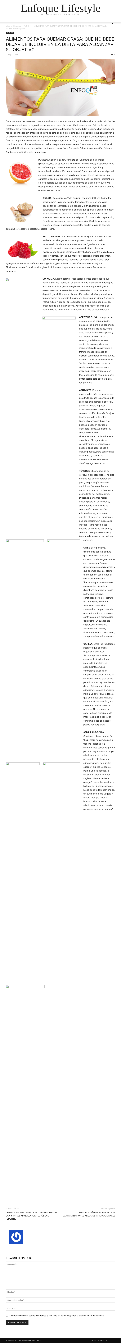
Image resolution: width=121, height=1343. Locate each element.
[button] (111, 22)
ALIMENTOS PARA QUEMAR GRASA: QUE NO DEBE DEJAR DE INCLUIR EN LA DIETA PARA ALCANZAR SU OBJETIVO (60, 44)
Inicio (8, 26)
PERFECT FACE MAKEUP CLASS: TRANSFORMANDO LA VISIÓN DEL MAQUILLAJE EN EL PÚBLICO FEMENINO (31, 1215)
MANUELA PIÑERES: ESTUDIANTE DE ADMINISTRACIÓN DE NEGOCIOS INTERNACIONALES (89, 1214)
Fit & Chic (27, 26)
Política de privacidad (99, 1340)
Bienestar (17, 26)
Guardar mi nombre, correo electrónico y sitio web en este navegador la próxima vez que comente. (56, 1315)
